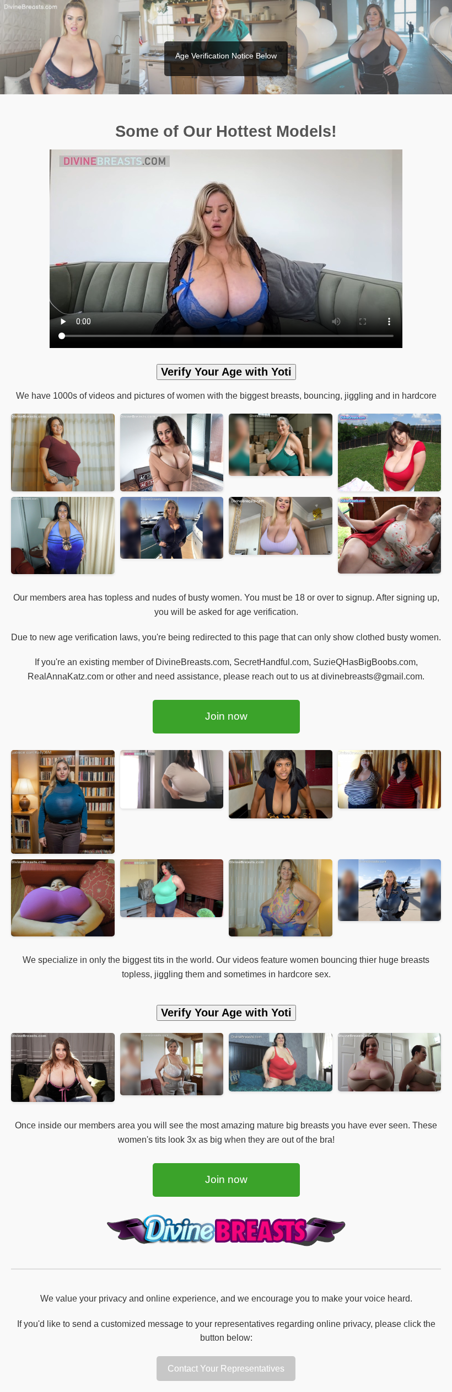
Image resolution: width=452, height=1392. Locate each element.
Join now (226, 716)
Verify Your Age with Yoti (226, 372)
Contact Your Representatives (226, 1368)
